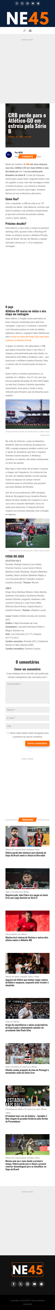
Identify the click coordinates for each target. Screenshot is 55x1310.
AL (17, 137)
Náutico (14, 934)
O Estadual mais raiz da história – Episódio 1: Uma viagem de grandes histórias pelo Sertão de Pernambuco (26, 1118)
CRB (21, 137)
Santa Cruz (18, 892)
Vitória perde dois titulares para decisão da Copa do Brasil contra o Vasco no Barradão (25, 854)
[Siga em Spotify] (38, 3)
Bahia (17, 977)
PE (13, 892)
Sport (38, 1109)
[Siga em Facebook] (17, 3)
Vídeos (8, 1113)
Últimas (27, 137)
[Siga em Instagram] (27, 3)
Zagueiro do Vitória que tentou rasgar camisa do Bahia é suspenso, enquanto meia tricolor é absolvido (27, 982)
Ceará (7, 1022)
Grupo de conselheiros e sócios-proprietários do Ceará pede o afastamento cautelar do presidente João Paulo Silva (26, 1027)
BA (13, 850)
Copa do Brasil (20, 850)
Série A (31, 977)
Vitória (37, 850)
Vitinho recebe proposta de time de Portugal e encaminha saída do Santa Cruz (27, 1071)
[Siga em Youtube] (33, 3)
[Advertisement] (27, 69)
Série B (11, 137)
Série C (8, 892)
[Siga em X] (22, 3)
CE (12, 1022)
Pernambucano (11, 1109)
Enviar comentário (37, 743)
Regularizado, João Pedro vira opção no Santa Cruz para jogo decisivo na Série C (26, 896)
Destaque (30, 850)
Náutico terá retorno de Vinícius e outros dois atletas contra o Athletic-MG (26, 939)
